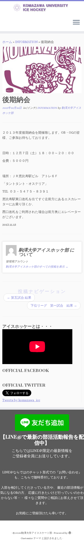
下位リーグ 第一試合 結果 (54, 305)
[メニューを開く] (76, 22)
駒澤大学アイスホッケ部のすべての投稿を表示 (37, 266)
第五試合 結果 (19, 297)
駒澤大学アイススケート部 (36, 532)
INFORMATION (26, 42)
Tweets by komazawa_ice (21, 400)
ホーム (7, 42)
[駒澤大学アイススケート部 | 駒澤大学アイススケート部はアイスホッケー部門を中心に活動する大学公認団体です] (42, 8)
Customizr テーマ (31, 538)
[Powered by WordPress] (69, 532)
